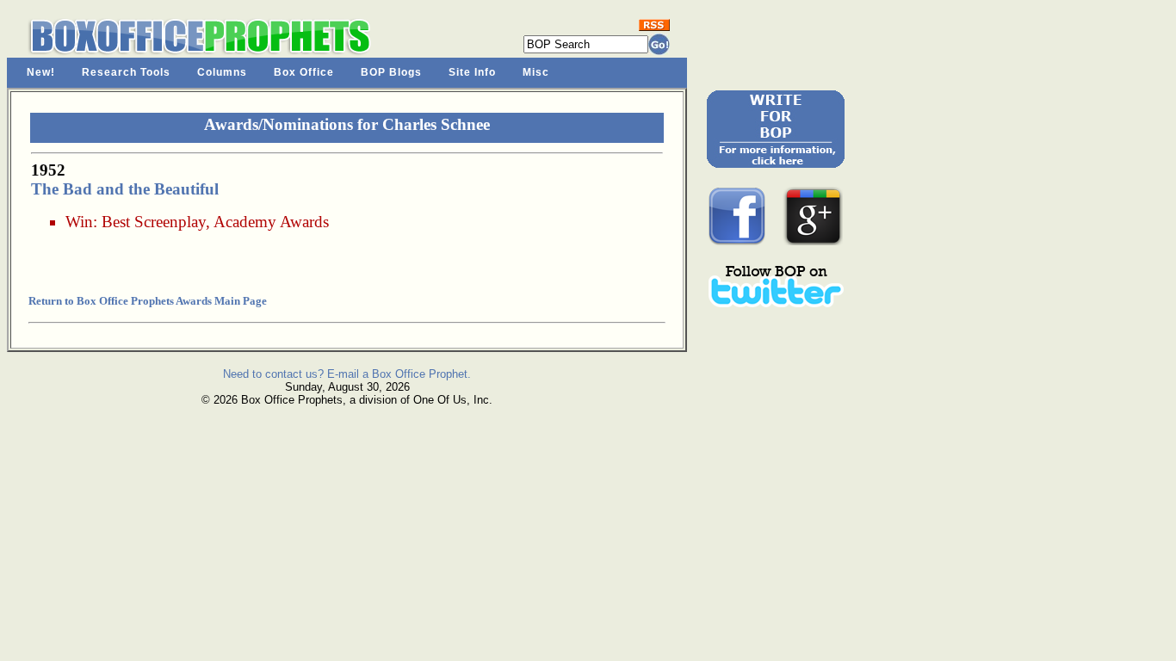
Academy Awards (271, 222)
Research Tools (126, 72)
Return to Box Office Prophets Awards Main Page (147, 300)
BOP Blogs (391, 72)
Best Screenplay (154, 222)
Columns (222, 72)
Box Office (304, 72)
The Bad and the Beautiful (125, 189)
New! (41, 72)
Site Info (472, 72)
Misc (536, 72)
